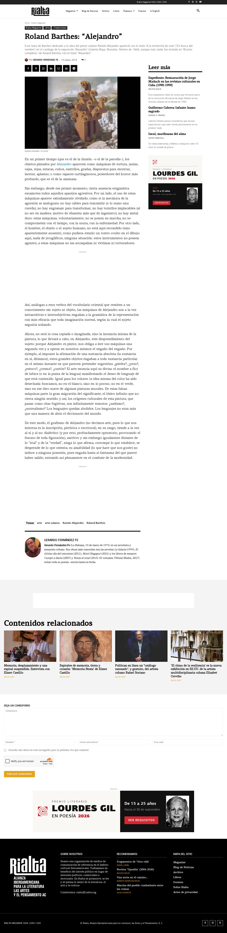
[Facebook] (189, 2)
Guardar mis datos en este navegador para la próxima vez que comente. (48, 750)
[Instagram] (193, 2)
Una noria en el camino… (132, 877)
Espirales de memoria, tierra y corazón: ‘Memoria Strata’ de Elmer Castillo (83, 669)
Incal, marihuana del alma (167, 134)
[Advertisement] (82, 277)
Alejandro (64, 164)
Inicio (27, 23)
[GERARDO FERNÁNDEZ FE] (27, 60)
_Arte (47, 27)
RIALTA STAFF (9, 677)
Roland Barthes (96, 522)
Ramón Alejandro (73, 522)
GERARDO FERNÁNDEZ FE (45, 60)
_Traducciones (59, 27)
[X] (196, 2)
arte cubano (52, 522)
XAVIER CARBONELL (156, 138)
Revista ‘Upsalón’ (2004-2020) (135, 869)
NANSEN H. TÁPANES (156, 115)
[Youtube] (200, 2)
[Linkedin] (51, 68)
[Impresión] (66, 68)
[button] (198, 11)
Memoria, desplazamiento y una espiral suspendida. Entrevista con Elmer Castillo (27, 669)
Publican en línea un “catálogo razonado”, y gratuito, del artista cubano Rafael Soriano (136, 669)
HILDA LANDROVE (124, 893)
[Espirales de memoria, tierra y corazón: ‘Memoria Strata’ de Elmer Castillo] (86, 646)
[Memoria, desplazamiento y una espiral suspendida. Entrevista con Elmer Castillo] (30, 646)
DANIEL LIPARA (123, 865)
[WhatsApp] (43, 68)
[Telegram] (74, 68)
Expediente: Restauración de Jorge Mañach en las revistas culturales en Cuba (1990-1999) (174, 81)
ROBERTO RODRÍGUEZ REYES (128, 881)
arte (39, 522)
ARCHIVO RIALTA (154, 89)
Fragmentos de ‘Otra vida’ (133, 861)
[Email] (58, 68)
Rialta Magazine (38, 23)
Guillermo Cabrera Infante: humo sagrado (171, 109)
